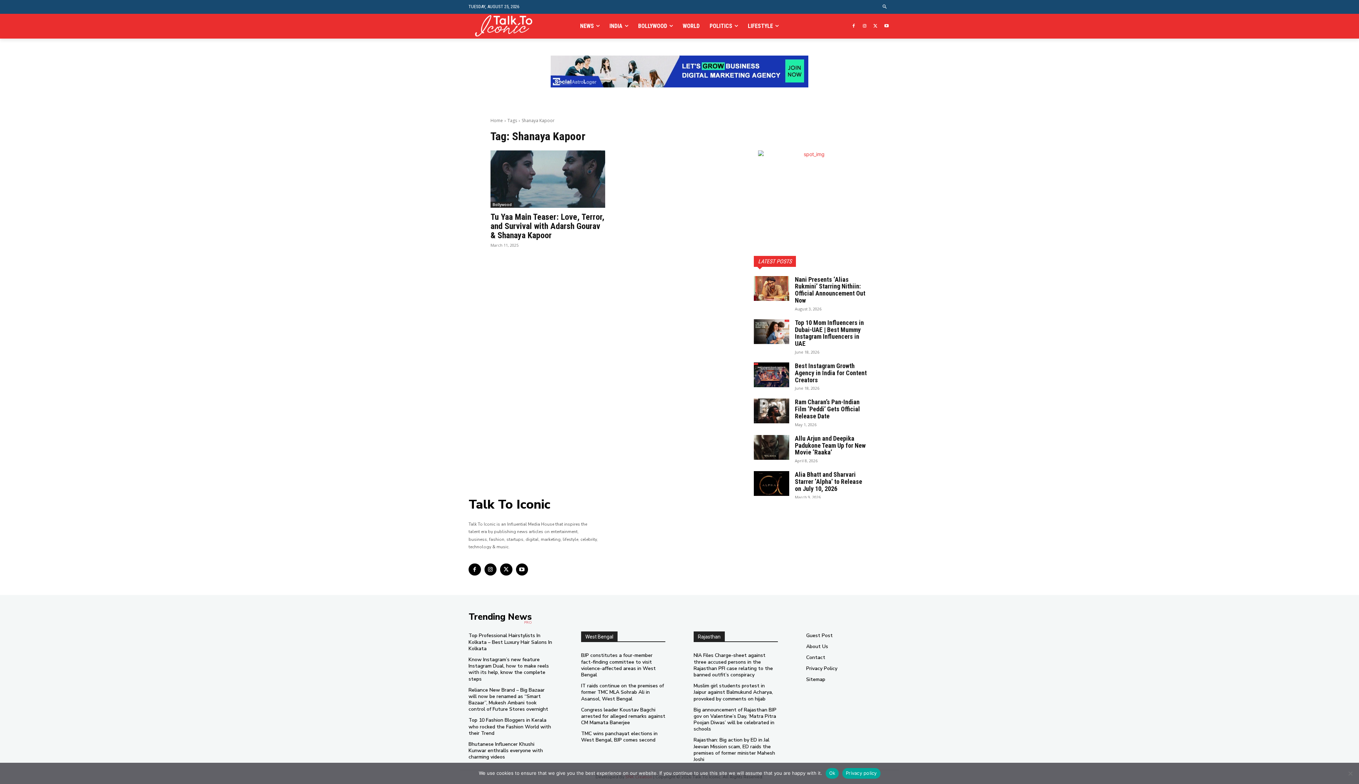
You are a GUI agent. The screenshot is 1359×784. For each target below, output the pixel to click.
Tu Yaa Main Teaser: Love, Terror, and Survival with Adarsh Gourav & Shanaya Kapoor (547, 226)
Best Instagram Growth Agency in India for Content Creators (831, 373)
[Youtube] (886, 26)
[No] (1350, 773)
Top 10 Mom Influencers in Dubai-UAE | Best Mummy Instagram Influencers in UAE (829, 333)
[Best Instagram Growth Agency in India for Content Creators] (771, 374)
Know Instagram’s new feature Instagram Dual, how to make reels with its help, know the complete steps (509, 669)
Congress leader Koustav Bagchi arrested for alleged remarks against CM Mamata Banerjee (623, 716)
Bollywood (502, 204)
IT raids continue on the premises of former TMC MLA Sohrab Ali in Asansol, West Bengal (622, 692)
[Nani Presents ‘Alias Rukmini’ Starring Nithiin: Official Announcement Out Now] (771, 288)
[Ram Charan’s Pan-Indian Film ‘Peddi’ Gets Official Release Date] (771, 411)
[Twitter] (875, 26)
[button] (884, 6)
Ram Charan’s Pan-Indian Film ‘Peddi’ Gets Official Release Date (827, 409)
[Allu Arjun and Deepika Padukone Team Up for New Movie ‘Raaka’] (771, 447)
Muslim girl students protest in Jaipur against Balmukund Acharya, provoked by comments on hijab (733, 692)
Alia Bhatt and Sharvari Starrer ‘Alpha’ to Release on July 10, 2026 (828, 481)
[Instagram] (865, 26)
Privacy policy (861, 773)
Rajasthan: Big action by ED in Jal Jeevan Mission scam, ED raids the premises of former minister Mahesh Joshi (734, 750)
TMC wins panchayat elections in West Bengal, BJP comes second (619, 736)
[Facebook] (854, 26)
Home (497, 121)
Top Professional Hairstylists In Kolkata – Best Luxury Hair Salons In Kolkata (510, 642)
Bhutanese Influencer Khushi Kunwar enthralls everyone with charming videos (506, 750)
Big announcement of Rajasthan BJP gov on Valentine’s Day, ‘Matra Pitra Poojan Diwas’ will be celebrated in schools (735, 719)
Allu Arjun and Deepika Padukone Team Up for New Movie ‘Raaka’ (830, 445)
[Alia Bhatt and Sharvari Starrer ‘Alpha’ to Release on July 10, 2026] (771, 483)
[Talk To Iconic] (507, 26)
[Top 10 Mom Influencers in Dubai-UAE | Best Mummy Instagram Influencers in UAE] (771, 331)
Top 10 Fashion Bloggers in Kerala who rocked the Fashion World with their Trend (510, 726)
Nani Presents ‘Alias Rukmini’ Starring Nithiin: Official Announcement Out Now (830, 290)
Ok (832, 773)
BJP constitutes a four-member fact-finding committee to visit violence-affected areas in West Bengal (618, 665)
